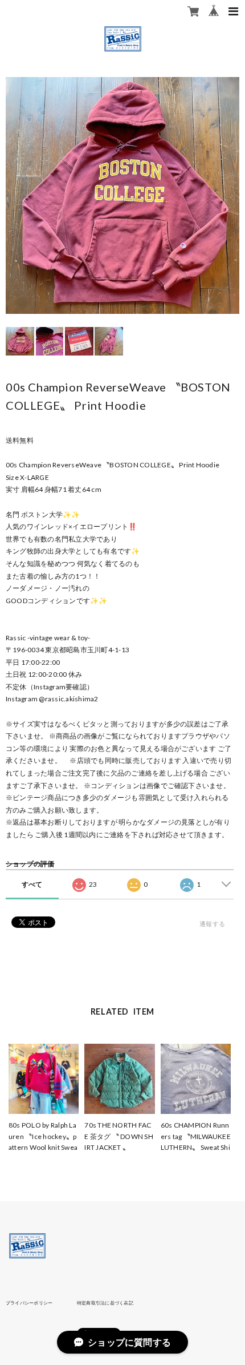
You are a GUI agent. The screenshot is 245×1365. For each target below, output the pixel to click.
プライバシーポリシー (29, 1303)
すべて (32, 884)
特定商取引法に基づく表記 (105, 1303)
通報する (212, 923)
